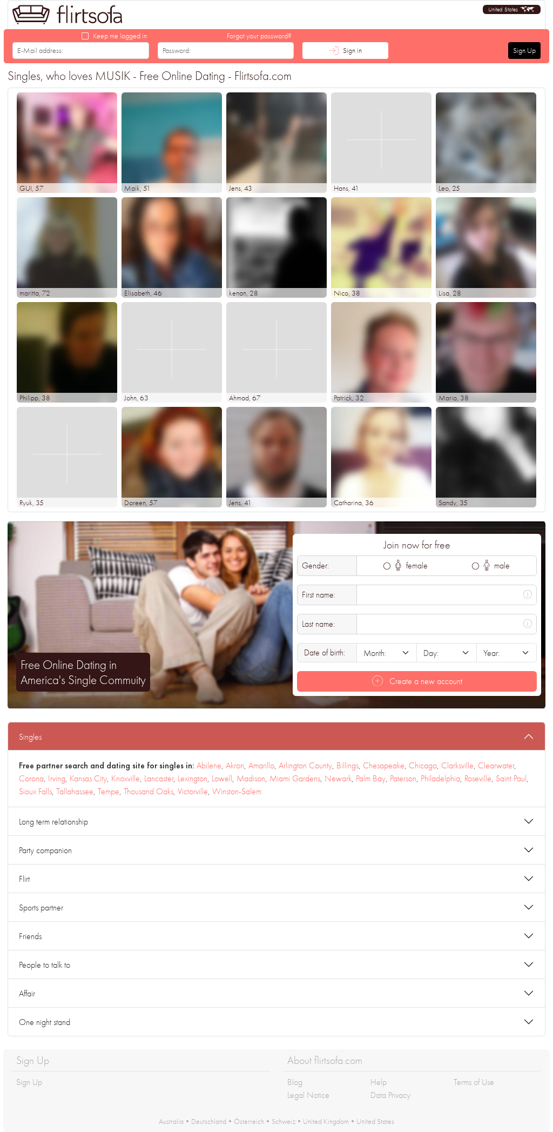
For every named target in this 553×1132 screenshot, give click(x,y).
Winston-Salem (236, 791)
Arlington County (305, 765)
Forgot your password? (259, 36)
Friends (30, 936)
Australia (171, 1121)
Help (378, 1082)
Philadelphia (440, 778)
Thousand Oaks (148, 791)
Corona (31, 778)
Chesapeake (383, 765)
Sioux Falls (35, 791)
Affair (27, 993)
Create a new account (424, 681)
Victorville (193, 791)
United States (375, 1121)
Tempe (108, 791)
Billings (347, 765)
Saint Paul (511, 778)
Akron (235, 765)
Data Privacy (390, 1095)
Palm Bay (371, 778)
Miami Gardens (294, 778)
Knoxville (125, 778)
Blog (294, 1082)
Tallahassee (74, 791)
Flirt (24, 879)
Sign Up (524, 50)
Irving (56, 778)
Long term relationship (53, 821)
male (501, 565)
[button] (512, 9)
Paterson (403, 778)
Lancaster (158, 778)
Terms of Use (474, 1082)
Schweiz (283, 1121)
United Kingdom (326, 1121)
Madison (251, 778)
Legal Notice (308, 1095)
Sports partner (41, 907)
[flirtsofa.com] (67, 14)
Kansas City (88, 778)
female (416, 565)
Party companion (45, 850)
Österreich (249, 1121)
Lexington (192, 778)
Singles (30, 736)
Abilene (209, 765)
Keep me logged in (120, 36)
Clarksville (457, 765)
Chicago (423, 765)
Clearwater (496, 765)
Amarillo (261, 765)
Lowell (222, 778)
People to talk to (44, 964)
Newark (338, 778)
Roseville (477, 778)
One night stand (44, 1022)
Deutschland (208, 1121)
